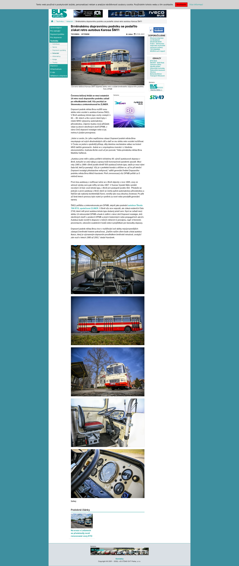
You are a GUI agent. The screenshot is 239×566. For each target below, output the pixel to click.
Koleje (54, 59)
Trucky (54, 62)
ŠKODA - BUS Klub (157, 63)
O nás (52, 72)
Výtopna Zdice (155, 64)
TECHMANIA (155, 49)
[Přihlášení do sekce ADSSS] (156, 97)
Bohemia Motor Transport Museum (157, 75)
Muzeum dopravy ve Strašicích (156, 39)
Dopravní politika (57, 34)
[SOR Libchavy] (88, 13)
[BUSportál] (119, 551)
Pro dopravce (55, 37)
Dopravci (54, 66)
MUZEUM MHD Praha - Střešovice (157, 43)
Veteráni (69, 21)
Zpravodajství (56, 28)
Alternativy (56, 56)
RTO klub (153, 61)
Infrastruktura (55, 69)
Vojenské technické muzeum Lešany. (157, 46)
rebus (129, 34)
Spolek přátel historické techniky (157, 67)
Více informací (196, 4)
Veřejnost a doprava (58, 76)
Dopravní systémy (59, 50)
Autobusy (56, 44)
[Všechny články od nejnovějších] (156, 87)
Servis (54, 47)
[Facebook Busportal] (156, 30)
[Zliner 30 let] (129, 112)
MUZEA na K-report (157, 51)
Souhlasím (181, 4)
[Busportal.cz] (59, 13)
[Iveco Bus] (137, 13)
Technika (60, 21)
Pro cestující (55, 31)
